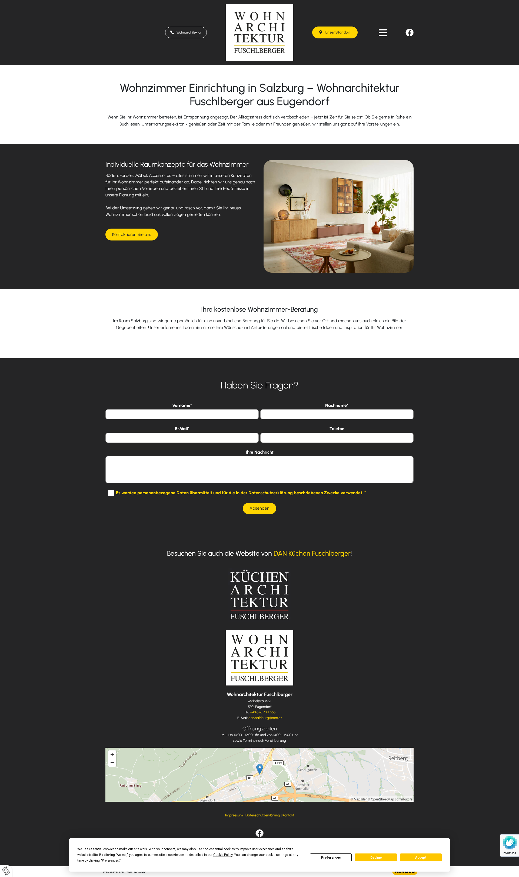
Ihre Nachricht (260, 452)
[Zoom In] (112, 754)
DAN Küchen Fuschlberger (312, 553)
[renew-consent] (6, 871)
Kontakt (288, 815)
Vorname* (182, 405)
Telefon (337, 428)
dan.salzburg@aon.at (265, 718)
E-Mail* (182, 428)
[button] (186, 32)
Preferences (331, 857)
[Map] (259, 775)
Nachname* (336, 405)
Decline (376, 857)
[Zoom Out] (112, 763)
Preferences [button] (110, 860)
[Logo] (259, 32)
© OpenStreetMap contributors (390, 799)
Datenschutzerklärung (262, 815)
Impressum (234, 815)
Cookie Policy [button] (222, 855)
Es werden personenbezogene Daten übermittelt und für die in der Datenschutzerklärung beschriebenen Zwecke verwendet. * (241, 492)
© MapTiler (359, 799)
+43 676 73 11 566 (262, 712)
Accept (421, 857)
